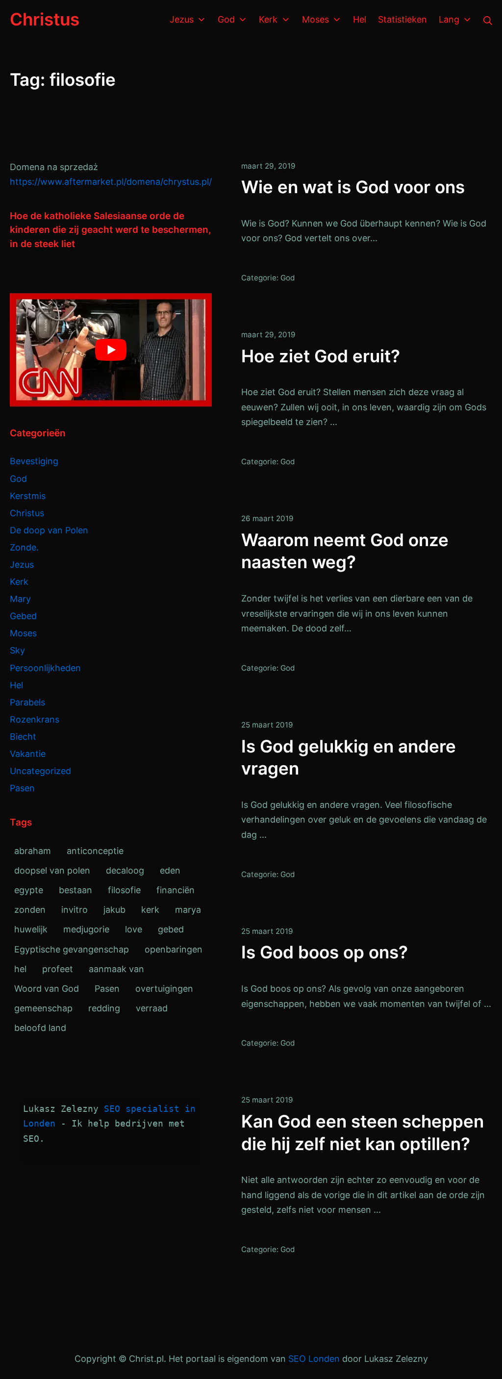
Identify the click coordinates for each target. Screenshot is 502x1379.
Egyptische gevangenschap (71, 949)
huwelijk (31, 929)
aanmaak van (116, 969)
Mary (20, 599)
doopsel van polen (52, 870)
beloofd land (40, 1028)
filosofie (124, 890)
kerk (150, 909)
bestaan (75, 890)
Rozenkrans (34, 719)
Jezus (22, 564)
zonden (30, 909)
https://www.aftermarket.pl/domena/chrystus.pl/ (111, 181)
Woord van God (46, 988)
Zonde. (24, 547)
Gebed (23, 616)
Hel (16, 685)
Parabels (27, 702)
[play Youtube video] (111, 350)
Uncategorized (40, 771)
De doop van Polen (49, 530)
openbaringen (173, 949)
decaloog (125, 870)
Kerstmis (28, 496)
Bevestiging (34, 461)
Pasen (22, 788)
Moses (23, 633)
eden (170, 870)
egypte (28, 890)
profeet (57, 969)
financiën (175, 890)
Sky (17, 650)
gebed (171, 929)
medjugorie (86, 929)
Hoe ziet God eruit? (320, 356)
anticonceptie (95, 851)
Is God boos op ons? (324, 952)
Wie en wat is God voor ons (353, 186)
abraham (32, 851)
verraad (152, 1008)
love (133, 929)
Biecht (23, 736)
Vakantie (28, 754)
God (287, 277)
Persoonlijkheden (45, 668)
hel (20, 969)
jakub (114, 909)
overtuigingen (164, 988)
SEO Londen (314, 1359)
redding (104, 1008)
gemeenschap (43, 1008)
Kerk (19, 582)
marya (188, 909)
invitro (74, 909)
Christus (27, 513)
